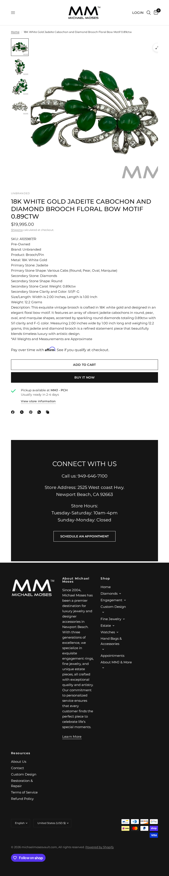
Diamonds (109, 593)
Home (15, 32)
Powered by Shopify (99, 847)
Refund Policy (22, 799)
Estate (106, 625)
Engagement (111, 600)
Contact (17, 768)
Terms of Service (24, 792)
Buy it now (84, 377)
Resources (20, 753)
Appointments (112, 655)
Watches (108, 632)
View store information (38, 401)
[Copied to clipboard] (48, 412)
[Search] (148, 12)
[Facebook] (13, 412)
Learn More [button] (72, 736)
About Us (18, 761)
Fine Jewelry (111, 619)
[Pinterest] (31, 412)
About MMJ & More (116, 662)
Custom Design (113, 607)
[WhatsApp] (40, 412)
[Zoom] (157, 47)
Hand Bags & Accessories (111, 641)
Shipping (17, 230)
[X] (22, 412)
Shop (105, 578)
